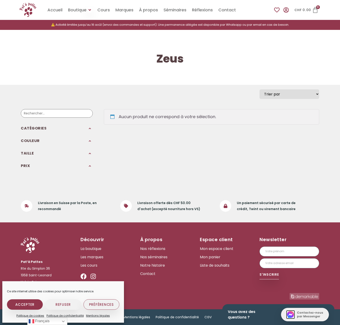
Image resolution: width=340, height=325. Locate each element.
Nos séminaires (153, 257)
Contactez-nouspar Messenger (310, 314)
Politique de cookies (30, 316)
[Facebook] (83, 276)
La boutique (90, 248)
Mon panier (210, 257)
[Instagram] (93, 276)
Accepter (24, 304)
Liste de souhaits (214, 265)
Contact (147, 273)
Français (41, 321)
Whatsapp (234, 24)
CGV (208, 317)
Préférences (101, 304)
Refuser (63, 304)
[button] (57, 128)
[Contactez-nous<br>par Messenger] (290, 314)
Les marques (91, 257)
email (257, 24)
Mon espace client (216, 248)
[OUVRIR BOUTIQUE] (90, 10)
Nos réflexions (152, 248)
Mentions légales (98, 316)
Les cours (88, 265)
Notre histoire (152, 265)
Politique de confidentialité (65, 316)
